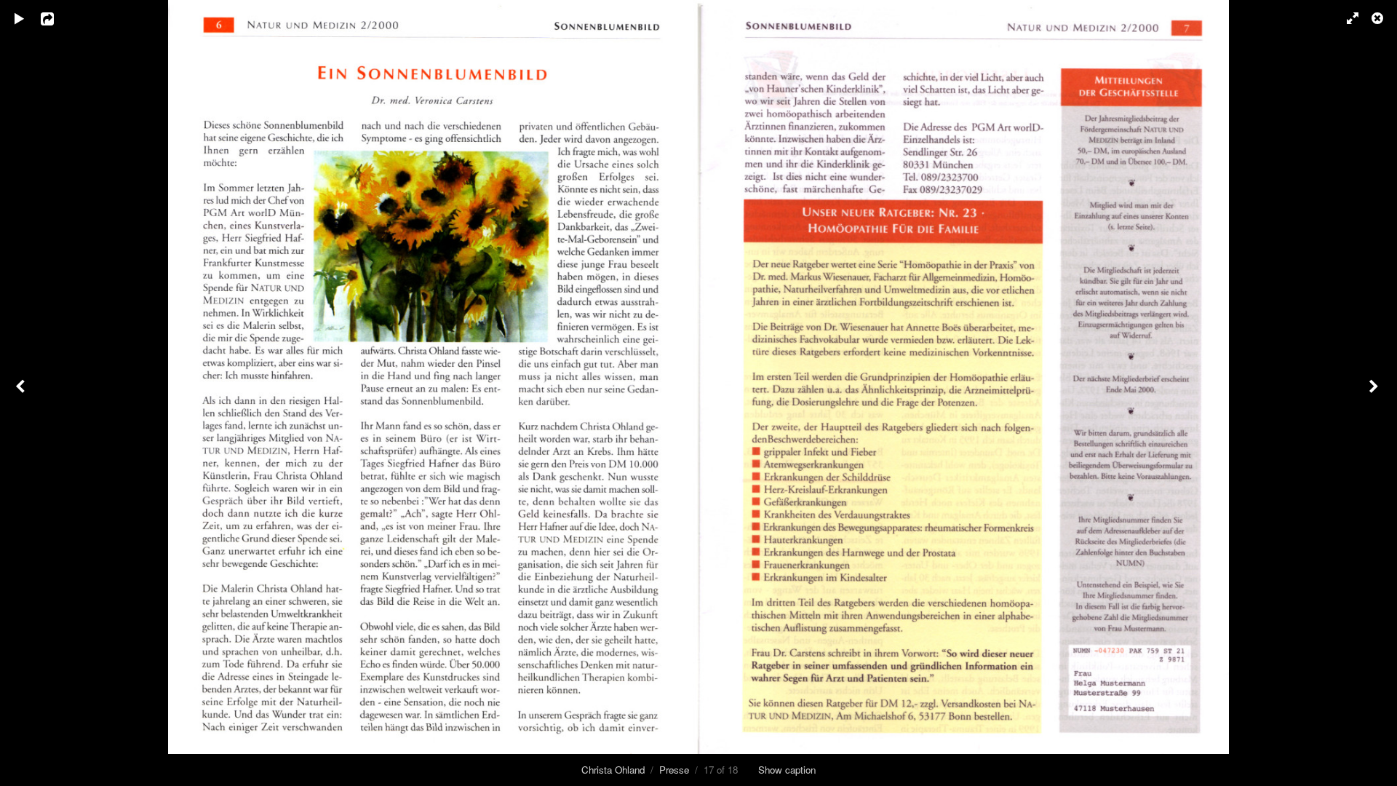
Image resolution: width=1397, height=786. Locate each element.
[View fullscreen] (1346, 18)
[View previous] (22, 393)
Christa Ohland (613, 770)
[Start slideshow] (19, 18)
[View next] (1375, 393)
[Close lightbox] (1379, 18)
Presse (674, 770)
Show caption (787, 770)
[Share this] (57, 18)
